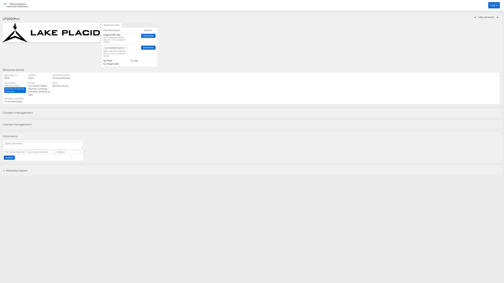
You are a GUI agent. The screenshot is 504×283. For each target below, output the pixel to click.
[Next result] (497, 17)
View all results (487, 17)
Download (148, 36)
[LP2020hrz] (51, 32)
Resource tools (111, 25)
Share (109, 60)
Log (135, 60)
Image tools (112, 64)
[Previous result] (475, 17)
